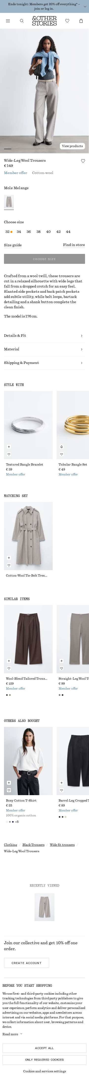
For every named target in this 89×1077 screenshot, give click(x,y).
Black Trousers (33, 844)
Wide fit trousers (62, 844)
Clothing (10, 844)
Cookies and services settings (44, 1071)
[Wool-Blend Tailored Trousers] (28, 639)
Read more (10, 1034)
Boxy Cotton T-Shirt (21, 800)
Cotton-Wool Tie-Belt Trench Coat (28, 575)
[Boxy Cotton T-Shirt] (28, 761)
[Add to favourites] (83, 161)
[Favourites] (67, 21)
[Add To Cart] (9, 447)
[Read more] (85, 6)
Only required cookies (44, 1059)
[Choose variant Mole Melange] (9, 202)
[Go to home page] (44, 21)
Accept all (44, 1048)
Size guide (13, 245)
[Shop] (8, 21)
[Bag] (81, 21)
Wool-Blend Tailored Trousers (27, 678)
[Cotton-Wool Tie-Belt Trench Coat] (28, 536)
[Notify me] (62, 447)
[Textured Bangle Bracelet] (28, 425)
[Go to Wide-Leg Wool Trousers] (44, 907)
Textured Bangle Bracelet (24, 464)
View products (72, 146)
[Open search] (22, 21)
